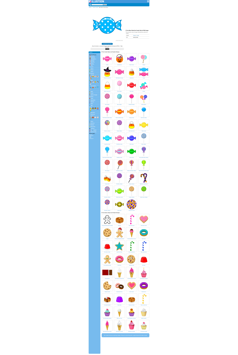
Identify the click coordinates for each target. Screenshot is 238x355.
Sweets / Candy (94, 94)
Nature (92, 68)
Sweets (94, 7)
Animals (92, 75)
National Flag (93, 131)
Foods (92, 93)
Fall (91, 65)
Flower (92, 69)
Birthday (92, 61)
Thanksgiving (93, 58)
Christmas (93, 56)
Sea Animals (93, 85)
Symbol (94, 130)
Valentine (93, 60)
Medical (92, 124)
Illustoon (90, 7)
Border (91, 134)
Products (92, 128)
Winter (92, 66)
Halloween (93, 57)
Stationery (93, 114)
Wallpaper (91, 135)
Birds (92, 80)
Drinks (92, 96)
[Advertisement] (137, 19)
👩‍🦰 (98, 108)
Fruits (92, 98)
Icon (91, 130)
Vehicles (92, 101)
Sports (92, 115)
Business (93, 123)
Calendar (93, 55)
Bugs (92, 91)
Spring (92, 63)
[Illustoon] (96, 2)
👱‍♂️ (91, 110)
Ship (92, 105)
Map (90, 136)
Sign (90, 137)
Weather (92, 73)
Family (90, 107)
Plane (92, 103)
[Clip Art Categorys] (148, 1)
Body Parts (93, 126)
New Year (93, 62)
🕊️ (91, 84)
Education (93, 112)
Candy (97, 7)
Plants (92, 71)
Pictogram (92, 138)
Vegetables (93, 100)
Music (92, 121)
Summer (92, 64)
